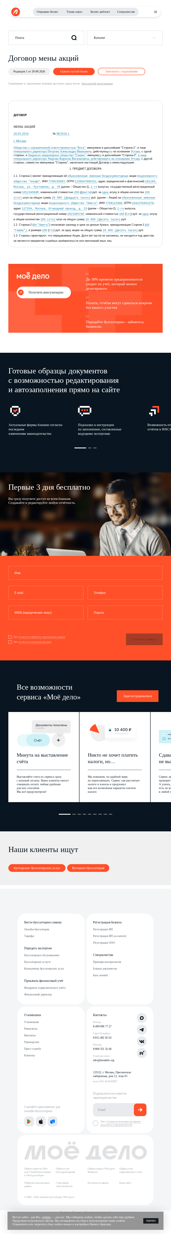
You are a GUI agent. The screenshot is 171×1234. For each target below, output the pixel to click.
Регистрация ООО (104, 942)
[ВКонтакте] (142, 1041)
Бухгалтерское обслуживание (41, 955)
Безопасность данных (98, 1182)
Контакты (30, 1035)
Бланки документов (105, 968)
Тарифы (29, 936)
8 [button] (105, 814)
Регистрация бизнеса (107, 922)
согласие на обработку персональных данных (42, 636)
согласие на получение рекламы (35, 641)
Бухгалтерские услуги (37, 961)
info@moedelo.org (103, 1060)
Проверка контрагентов (107, 961)
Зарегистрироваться (137, 696)
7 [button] (100, 814)
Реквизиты (30, 1028)
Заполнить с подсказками (122, 71)
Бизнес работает (100, 11)
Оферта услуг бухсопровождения (65, 1170)
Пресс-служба (32, 1048)
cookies (46, 1217)
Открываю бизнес (47, 11)
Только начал (74, 11)
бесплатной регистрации (97, 83)
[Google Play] (29, 1121)
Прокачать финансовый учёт (43, 980)
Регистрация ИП (103, 929)
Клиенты (29, 1055)
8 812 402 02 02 (102, 1037)
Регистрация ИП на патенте (109, 936)
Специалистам (126, 11)
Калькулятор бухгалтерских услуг (44, 968)
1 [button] (64, 814)
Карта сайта (125, 1182)
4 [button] (84, 814)
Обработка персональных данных (37, 1184)
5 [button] (89, 814)
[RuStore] (53, 1121)
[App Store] (41, 1121)
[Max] (142, 1018)
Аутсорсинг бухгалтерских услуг (36, 868)
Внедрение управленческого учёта (44, 987)
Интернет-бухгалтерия (88, 868)
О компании (32, 1015)
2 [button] (74, 814)
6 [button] (95, 814)
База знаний (100, 975)
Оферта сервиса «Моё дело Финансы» (101, 1170)
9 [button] (110, 814)
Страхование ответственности (64, 1184)
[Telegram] (142, 1030)
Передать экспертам (38, 948)
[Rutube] (142, 1053)
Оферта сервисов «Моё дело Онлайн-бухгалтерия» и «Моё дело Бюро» (37, 1172)
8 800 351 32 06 (102, 1049)
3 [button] (79, 814)
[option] (43, 420)
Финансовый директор (38, 994)
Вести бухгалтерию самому (43, 922)
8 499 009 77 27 (102, 1026)
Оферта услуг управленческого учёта (130, 1170)
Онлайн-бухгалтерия (36, 929)
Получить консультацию (46, 292)
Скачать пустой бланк (74, 71)
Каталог (99, 37)
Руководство (31, 1042)
